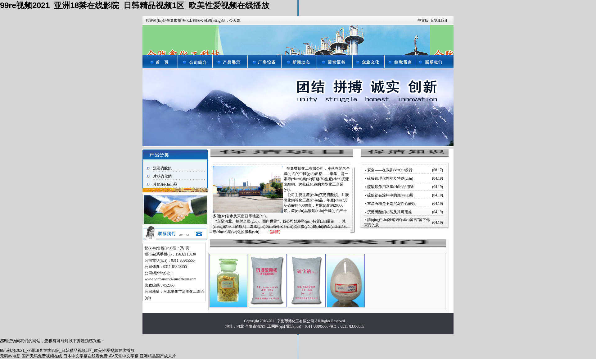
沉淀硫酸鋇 (162, 168)
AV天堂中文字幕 (123, 356)
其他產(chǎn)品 (165, 184)
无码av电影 (10, 356)
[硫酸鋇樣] (346, 280)
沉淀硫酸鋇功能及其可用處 (389, 212)
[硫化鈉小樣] (228, 280)
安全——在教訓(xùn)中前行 (390, 170)
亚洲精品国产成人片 (158, 356)
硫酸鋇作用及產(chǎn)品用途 (390, 187)
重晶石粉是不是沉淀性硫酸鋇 (391, 203)
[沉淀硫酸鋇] (268, 280)
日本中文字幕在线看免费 (85, 356)
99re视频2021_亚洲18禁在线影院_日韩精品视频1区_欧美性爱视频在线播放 (134, 5)
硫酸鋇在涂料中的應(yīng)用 (390, 195)
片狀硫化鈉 (162, 176)
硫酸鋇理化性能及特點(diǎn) (390, 178)
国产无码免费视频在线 (42, 356)
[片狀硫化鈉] (307, 280)
